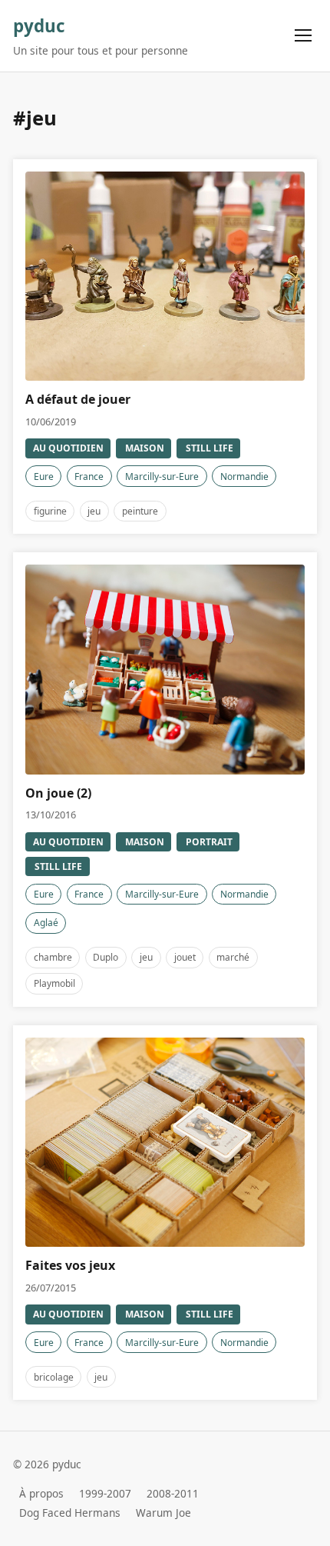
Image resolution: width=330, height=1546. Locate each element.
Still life (209, 448)
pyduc (39, 26)
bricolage (54, 1377)
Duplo (105, 957)
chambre (53, 957)
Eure (44, 476)
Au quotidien (68, 448)
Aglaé (46, 922)
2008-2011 (173, 1493)
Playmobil (54, 983)
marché (232, 957)
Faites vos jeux (70, 1265)
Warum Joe (163, 1513)
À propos (41, 1493)
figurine (50, 511)
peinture (140, 511)
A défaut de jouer (77, 399)
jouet (185, 957)
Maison (144, 448)
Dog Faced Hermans (69, 1513)
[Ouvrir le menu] (303, 36)
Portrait (209, 841)
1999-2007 (105, 1493)
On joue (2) (58, 793)
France (89, 476)
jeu (94, 511)
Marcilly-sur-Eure (162, 476)
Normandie (244, 476)
